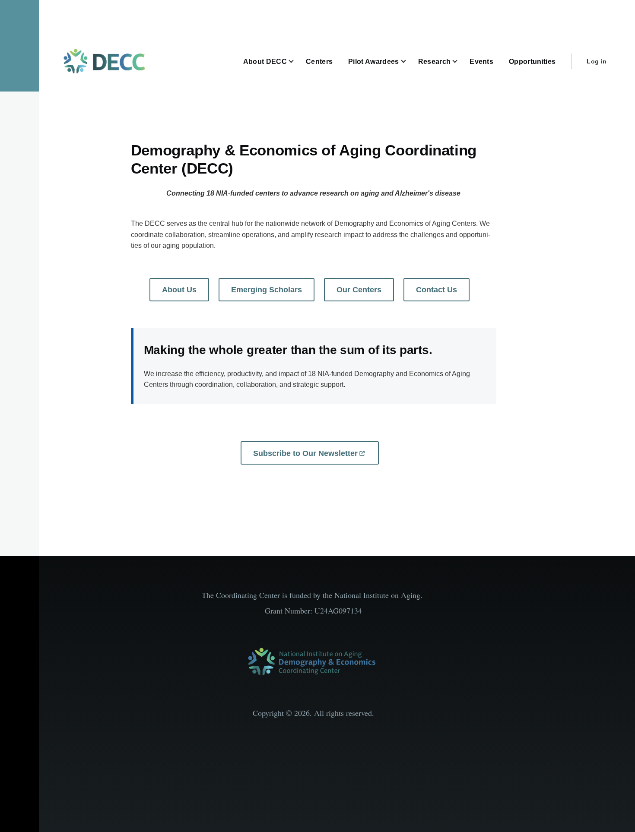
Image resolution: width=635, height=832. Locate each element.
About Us (179, 289)
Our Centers (359, 289)
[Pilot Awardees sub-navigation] (408, 61)
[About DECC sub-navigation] (296, 61)
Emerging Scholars (266, 289)
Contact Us (436, 289)
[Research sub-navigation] (460, 61)
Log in (596, 61)
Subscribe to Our (305, 453)
